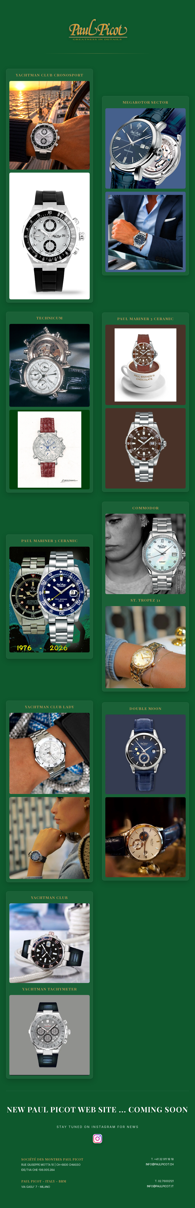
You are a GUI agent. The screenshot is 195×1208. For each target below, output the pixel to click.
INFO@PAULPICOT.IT (160, 1186)
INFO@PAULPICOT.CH (160, 1164)
